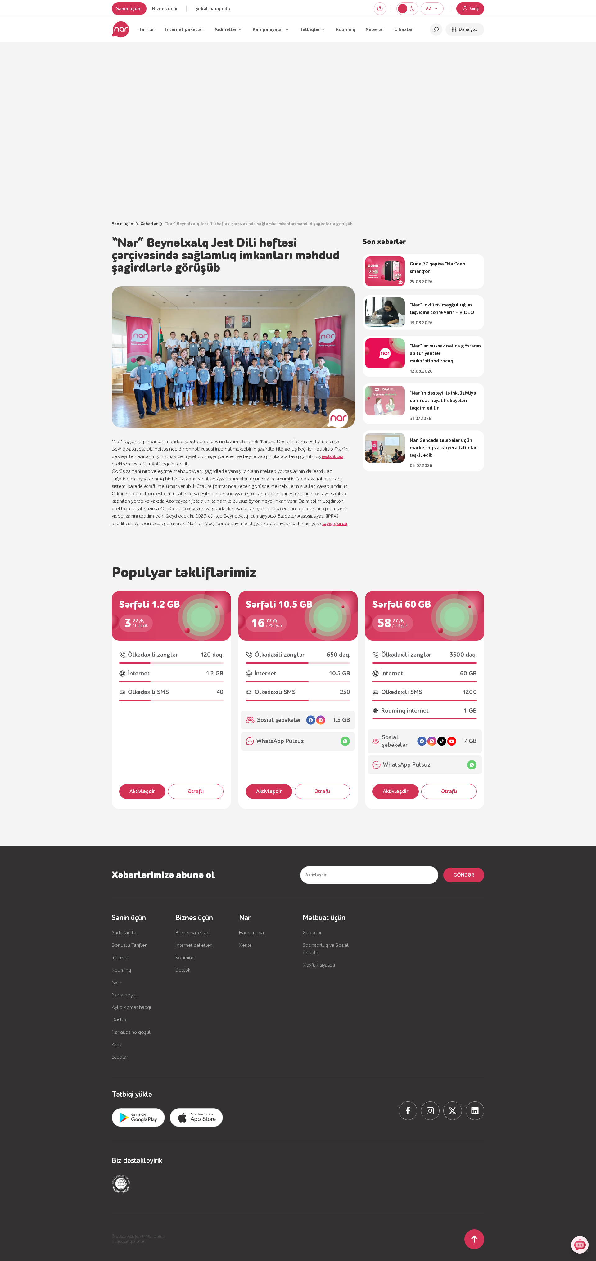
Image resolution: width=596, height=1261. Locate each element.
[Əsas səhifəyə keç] (120, 29)
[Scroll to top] (474, 1239)
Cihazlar (403, 29)
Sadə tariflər (125, 933)
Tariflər (146, 29)
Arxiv (117, 1044)
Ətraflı (196, 791)
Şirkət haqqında (212, 8)
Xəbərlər (374, 29)
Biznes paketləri (192, 933)
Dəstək (119, 1020)
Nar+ (117, 982)
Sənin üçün (128, 8)
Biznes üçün (165, 8)
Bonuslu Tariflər (129, 945)
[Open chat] (580, 1245)
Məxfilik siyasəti (319, 965)
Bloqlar (120, 1057)
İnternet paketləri (185, 29)
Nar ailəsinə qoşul (131, 1032)
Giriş (474, 8)
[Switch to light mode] (412, 8)
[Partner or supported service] (121, 1183)
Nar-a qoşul (124, 995)
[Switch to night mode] (402, 8)
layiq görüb (334, 523)
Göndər (464, 875)
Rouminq (345, 29)
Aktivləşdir (142, 791)
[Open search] (436, 29)
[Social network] (408, 1111)
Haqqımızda (251, 933)
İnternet (120, 957)
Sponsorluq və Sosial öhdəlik (326, 948)
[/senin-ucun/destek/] (380, 8)
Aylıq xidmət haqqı (131, 1007)
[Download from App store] (138, 1117)
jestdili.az (332, 456)
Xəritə (245, 945)
